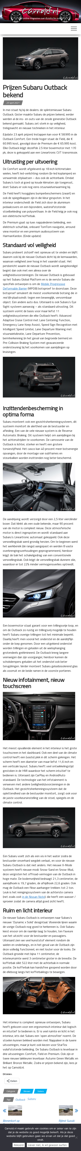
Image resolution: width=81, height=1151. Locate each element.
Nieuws (26, 1091)
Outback (20, 1099)
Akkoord (19, 1144)
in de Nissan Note (33, 896)
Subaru (40, 1091)
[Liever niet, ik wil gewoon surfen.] (76, 1137)
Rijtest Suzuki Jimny (66, 1122)
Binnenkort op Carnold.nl (11, 1122)
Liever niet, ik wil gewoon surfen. (47, 1144)
